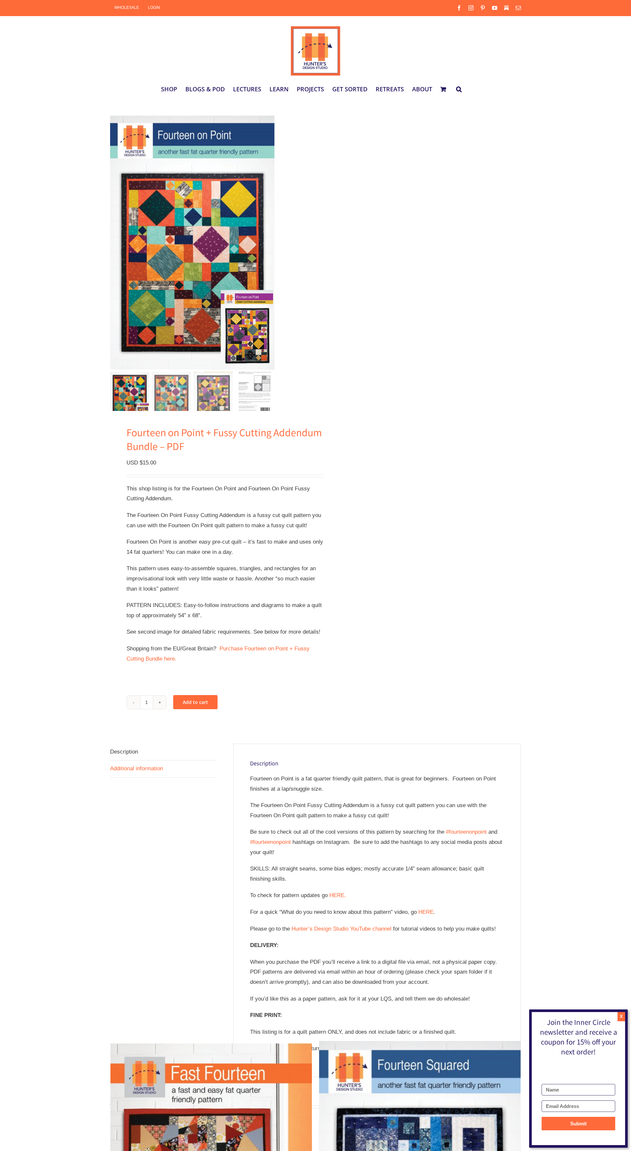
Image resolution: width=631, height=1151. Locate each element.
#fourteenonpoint (466, 832)
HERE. (337, 895)
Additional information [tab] (136, 768)
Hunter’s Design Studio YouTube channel (341, 929)
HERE (425, 912)
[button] (459, 89)
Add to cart (195, 702)
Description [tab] (124, 752)
